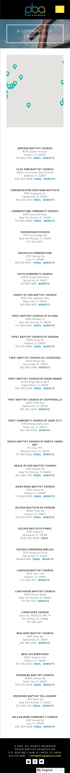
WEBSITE (49, 158)
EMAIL (37, 158)
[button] (14, 67)
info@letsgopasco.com (45, 755)
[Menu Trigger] (59, 9)
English (47, 770)
